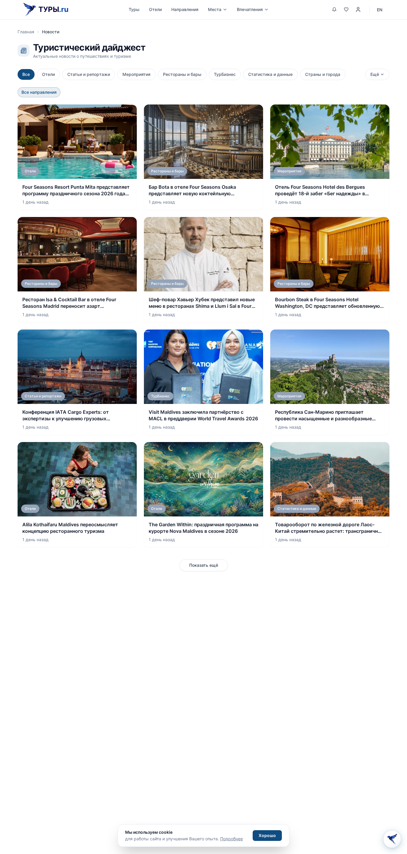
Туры (134, 9)
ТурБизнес (225, 74)
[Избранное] (346, 9)
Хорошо (267, 835)
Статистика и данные (270, 74)
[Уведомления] (334, 9)
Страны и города (322, 74)
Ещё (374, 74)
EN (379, 9)
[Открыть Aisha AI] (392, 837)
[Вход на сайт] (358, 9)
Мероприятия (136, 74)
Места (214, 9)
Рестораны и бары (182, 74)
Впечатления (250, 9)
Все (26, 74)
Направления (184, 9)
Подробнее (231, 838)
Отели (155, 9)
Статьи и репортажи (88, 74)
